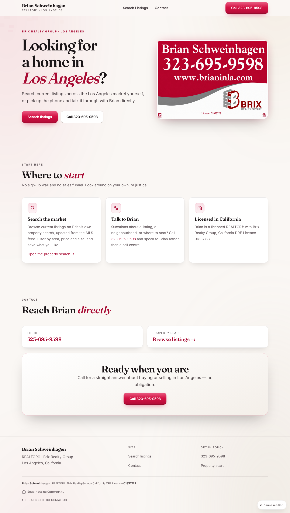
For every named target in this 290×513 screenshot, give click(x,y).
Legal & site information (46, 500)
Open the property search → (51, 254)
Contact (161, 8)
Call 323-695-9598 (246, 8)
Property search (213, 465)
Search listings (40, 117)
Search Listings (135, 8)
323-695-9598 (123, 239)
